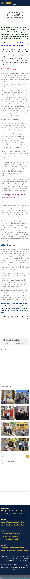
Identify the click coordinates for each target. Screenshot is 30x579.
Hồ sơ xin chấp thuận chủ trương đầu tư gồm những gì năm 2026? (14, 370)
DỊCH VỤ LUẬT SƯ (10, 9)
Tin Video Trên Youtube (8, 496)
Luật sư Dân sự (20, 9)
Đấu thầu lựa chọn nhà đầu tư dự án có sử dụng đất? (13, 375)
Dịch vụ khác (5, 467)
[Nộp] (27, 456)
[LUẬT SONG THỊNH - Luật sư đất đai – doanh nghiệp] (2, 3)
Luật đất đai (4, 476)
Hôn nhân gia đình (6, 473)
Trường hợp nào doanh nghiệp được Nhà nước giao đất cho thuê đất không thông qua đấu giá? (15, 357)
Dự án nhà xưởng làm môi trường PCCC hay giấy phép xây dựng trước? (14, 364)
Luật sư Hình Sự (6, 486)
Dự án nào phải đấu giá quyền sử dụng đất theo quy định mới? (13, 381)
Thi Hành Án (22, 10)
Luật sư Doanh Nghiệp (11, 10)
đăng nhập (11, 343)
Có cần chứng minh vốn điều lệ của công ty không (22, 329)
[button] (14, 3)
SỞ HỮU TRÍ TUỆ (6, 490)
